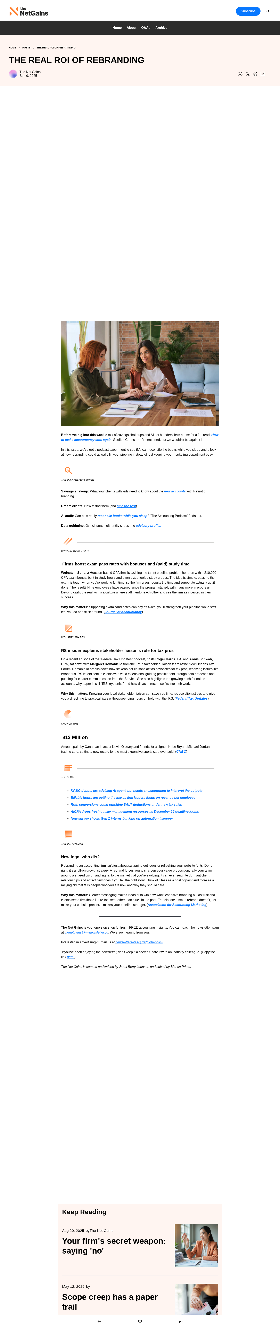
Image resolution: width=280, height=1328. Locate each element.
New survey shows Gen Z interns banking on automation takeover (122, 818)
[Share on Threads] (255, 73)
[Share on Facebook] (240, 73)
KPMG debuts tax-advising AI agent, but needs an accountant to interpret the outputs (137, 790)
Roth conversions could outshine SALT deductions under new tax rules (126, 804)
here (70, 957)
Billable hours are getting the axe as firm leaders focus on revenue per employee (133, 797)
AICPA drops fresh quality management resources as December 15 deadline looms (135, 811)
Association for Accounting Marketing (177, 905)
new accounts (175, 491)
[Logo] (29, 11)
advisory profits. (148, 525)
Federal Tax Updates (192, 698)
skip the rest (126, 506)
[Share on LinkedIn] (262, 73)
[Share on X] (247, 73)
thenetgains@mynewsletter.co (86, 932)
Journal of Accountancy (123, 612)
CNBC (181, 751)
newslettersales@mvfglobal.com (139, 942)
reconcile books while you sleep (122, 516)
